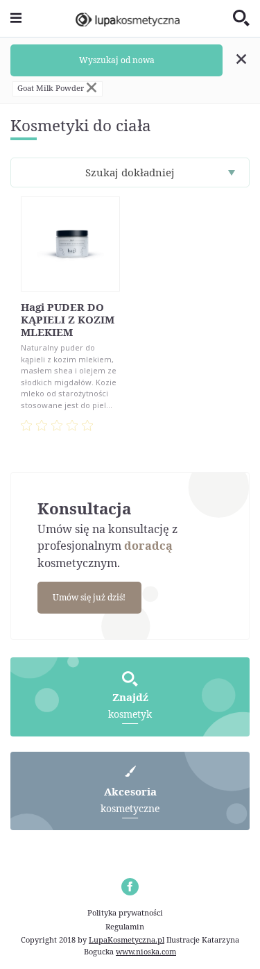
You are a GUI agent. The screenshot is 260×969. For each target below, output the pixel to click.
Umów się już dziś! (89, 597)
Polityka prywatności (125, 912)
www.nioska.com (146, 951)
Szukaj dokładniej (130, 172)
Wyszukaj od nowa (117, 60)
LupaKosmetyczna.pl (126, 939)
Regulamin (124, 926)
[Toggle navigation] (15, 18)
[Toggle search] (241, 19)
